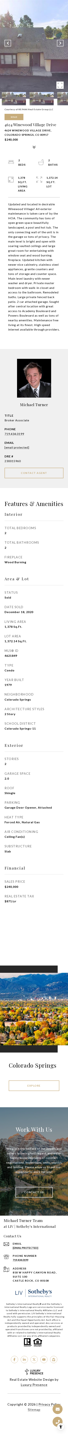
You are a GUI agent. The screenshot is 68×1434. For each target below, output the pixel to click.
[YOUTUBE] (44, 1359)
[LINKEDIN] (24, 1359)
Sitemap (34, 1410)
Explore (34, 1085)
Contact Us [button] (34, 1192)
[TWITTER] (34, 1359)
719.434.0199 (14, 433)
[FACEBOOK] (14, 1359)
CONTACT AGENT (34, 472)
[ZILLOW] (53, 1359)
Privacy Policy (49, 1404)
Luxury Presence (34, 1385)
